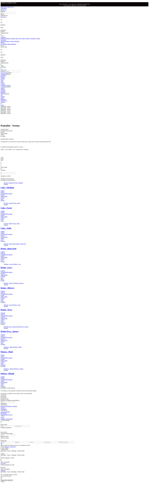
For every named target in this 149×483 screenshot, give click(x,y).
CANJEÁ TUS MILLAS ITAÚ (8, 2)
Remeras (8, 38)
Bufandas (17, 41)
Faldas (16, 38)
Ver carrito (3, 463)
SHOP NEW (4, 7)
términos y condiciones (10, 446)
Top (2, 44)
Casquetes (11, 41)
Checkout (3, 470)
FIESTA (3, 93)
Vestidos (5, 44)
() (5, 9)
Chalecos (27, 38)
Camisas (13, 38)
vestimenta (3, 74)
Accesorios (3, 86)
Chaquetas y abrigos (35, 38)
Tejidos (23, 38)
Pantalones (3, 38)
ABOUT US (10, 7)
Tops (20, 38)
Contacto (3, 102)
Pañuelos (7, 41)
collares (2, 41)
